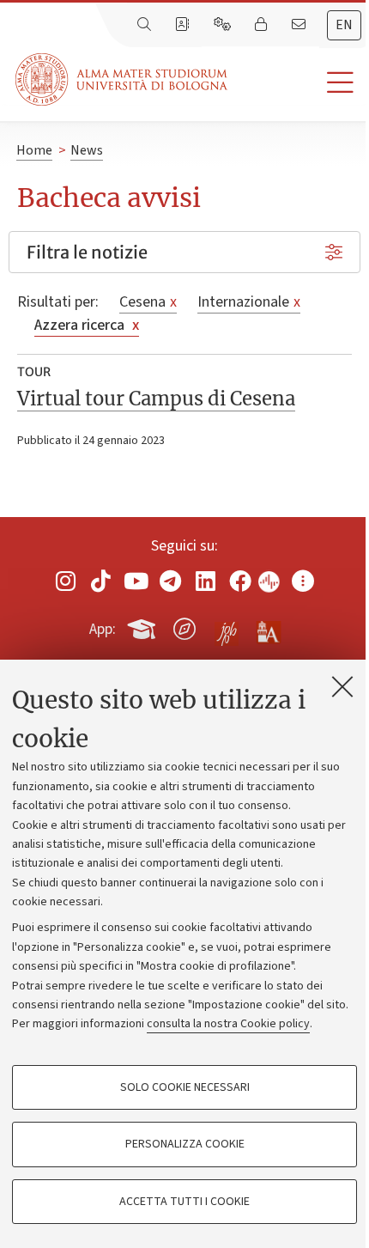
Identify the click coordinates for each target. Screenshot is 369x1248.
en (344, 24)
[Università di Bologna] (122, 79)
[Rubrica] (184, 25)
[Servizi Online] (224, 25)
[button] (298, 83)
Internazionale (248, 302)
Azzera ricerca (86, 325)
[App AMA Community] (268, 627)
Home (34, 150)
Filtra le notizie (87, 252)
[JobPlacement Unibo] (227, 625)
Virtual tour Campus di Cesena (156, 399)
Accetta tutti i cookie (184, 1201)
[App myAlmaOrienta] (184, 626)
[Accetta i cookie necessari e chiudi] (342, 686)
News (86, 150)
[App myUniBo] (143, 626)
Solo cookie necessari (185, 1087)
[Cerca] (146, 25)
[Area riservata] (263, 25)
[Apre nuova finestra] (66, 581)
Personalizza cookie (185, 1144)
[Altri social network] (303, 581)
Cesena (148, 302)
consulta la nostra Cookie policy (228, 1023)
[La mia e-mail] (300, 25)
